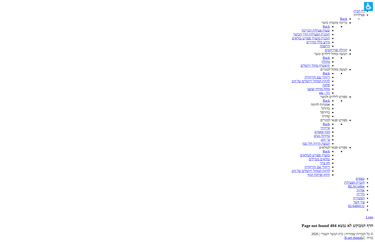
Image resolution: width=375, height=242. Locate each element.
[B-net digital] (355, 238)
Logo (369, 217)
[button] (368, 6)
